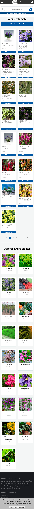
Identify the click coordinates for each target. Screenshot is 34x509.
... (19, 238)
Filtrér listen (17, 24)
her (18, 504)
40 (23, 238)
